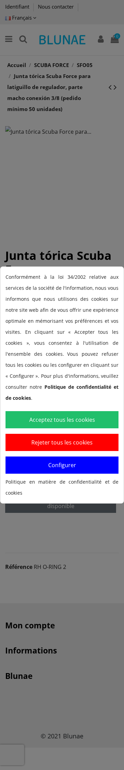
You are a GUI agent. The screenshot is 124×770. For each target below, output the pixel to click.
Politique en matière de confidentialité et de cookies (62, 487)
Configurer (62, 465)
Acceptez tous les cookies (62, 420)
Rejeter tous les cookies (62, 442)
